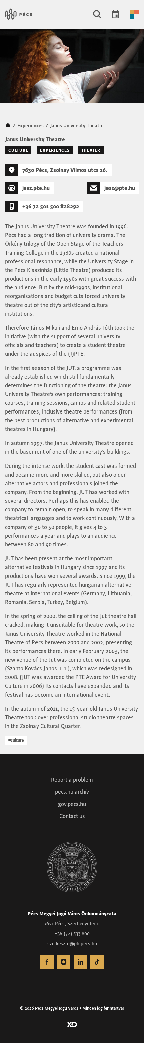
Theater (90, 150)
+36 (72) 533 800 (72, 934)
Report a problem (72, 779)
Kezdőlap (8, 126)
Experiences (30, 126)
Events (115, 14)
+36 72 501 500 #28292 (50, 206)
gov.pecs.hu (72, 804)
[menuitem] (47, 962)
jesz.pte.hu (36, 188)
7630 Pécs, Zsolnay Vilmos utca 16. (64, 170)
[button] (97, 14)
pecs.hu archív (72, 791)
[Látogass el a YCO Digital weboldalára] (72, 1024)
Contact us (72, 816)
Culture (18, 150)
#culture (16, 740)
